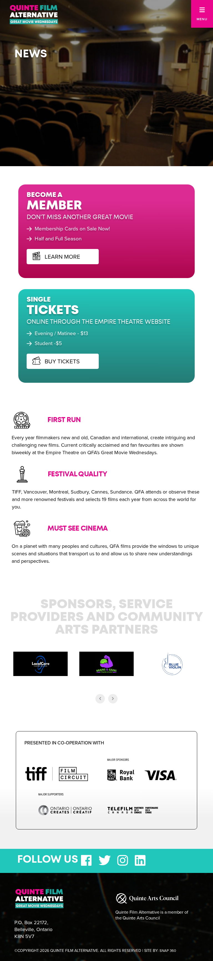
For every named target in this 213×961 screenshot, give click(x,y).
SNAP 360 (167, 951)
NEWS (30, 54)
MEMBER (54, 206)
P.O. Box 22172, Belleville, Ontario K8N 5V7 (33, 929)
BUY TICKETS (61, 361)
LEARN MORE (61, 256)
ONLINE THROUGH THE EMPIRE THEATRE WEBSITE (98, 322)
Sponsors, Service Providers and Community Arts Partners (106, 617)
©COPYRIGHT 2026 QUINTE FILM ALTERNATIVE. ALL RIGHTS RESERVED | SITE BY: (95, 951)
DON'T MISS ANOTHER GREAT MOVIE (80, 217)
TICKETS (53, 310)
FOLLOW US (47, 859)
